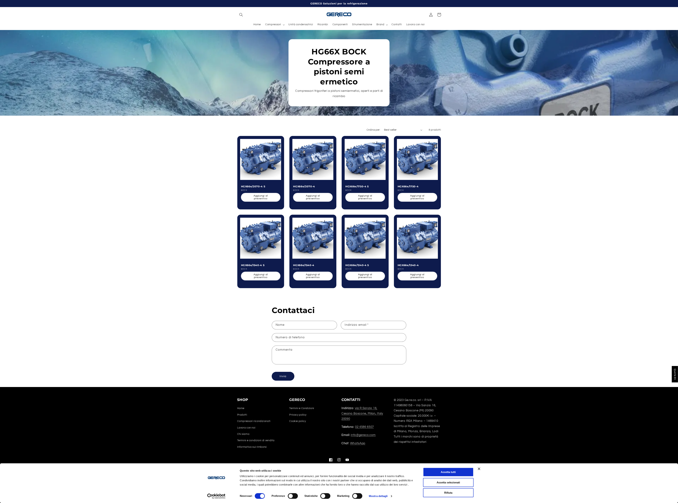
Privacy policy (298, 414)
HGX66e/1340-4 (408, 265)
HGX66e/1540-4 (303, 265)
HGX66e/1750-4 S (357, 186)
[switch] (293, 496)
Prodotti (242, 414)
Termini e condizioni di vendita (256, 440)
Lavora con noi (246, 427)
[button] (241, 15)
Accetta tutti (448, 472)
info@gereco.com (363, 435)
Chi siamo (243, 434)
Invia (282, 376)
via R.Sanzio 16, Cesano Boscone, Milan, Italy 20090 (362, 413)
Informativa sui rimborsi (252, 447)
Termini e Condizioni (301, 408)
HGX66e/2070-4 (304, 186)
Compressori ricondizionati (253, 421)
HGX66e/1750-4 (408, 186)
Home (241, 408)
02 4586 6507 (364, 426)
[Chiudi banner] (479, 469)
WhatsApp (357, 443)
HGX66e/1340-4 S (357, 265)
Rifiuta (448, 492)
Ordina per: (373, 130)
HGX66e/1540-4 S (253, 265)
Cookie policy (297, 421)
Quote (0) (675, 374)
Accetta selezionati (448, 482)
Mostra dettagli (378, 496)
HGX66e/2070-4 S (253, 186)
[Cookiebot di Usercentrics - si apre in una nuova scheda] (216, 496)
